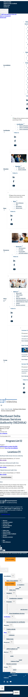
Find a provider (7, 2)
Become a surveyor (20, 305)
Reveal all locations (6, 477)
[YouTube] (4, 551)
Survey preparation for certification (16, 622)
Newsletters (19, 206)
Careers (18, 303)
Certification (7, 616)
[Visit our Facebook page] (15, 141)
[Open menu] (1, 405)
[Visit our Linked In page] (15, 137)
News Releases (19, 203)
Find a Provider (8, 409)
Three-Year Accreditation (11, 448)
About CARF (19, 293)
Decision (2, 448)
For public (21, 249)
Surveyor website (7, 525)
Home (2, 409)
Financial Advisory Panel (13, 661)
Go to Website (3, 433)
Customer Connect (8, 522)
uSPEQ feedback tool (12, 648)
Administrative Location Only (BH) (8, 446)
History (18, 296)
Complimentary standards (15, 598)
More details (3, 460)
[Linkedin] (1, 551)
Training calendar (22, 169)
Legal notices (6, 527)
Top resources (22, 248)
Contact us (6, 6)
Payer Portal (6, 524)
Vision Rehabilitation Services (17, 613)
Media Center (19, 208)
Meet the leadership (21, 298)
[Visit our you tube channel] (15, 145)
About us (5, 520)
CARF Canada (19, 295)
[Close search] (2, 688)
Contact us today (5, 514)
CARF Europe (16, 508)
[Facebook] (2, 551)
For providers (22, 251)
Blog (17, 204)
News (5, 632)
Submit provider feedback (10, 3)
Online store (7, 5)
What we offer (21, 168)
